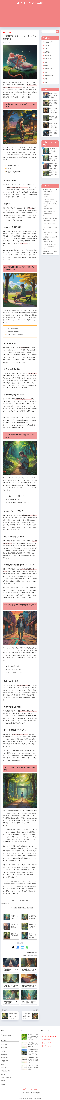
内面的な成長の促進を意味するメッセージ (50, 233)
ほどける (30, 955)
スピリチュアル (48, 42)
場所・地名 (47, 55)
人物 (45, 48)
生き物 (46, 65)
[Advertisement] (30, 17)
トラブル (46, 45)
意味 (28, 907)
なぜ (32, 907)
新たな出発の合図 (48, 208)
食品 (45, 82)
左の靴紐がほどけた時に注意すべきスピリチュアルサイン (50, 219)
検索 (57, 31)
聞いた (19, 907)
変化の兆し (46, 196)
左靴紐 (35, 955)
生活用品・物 (48, 69)
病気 (45, 72)
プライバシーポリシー (50, 1036)
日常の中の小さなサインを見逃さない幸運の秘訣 (50, 252)
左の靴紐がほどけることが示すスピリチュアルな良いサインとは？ (50, 204)
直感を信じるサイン (49, 194)
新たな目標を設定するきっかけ (50, 247)
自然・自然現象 (48, 75)
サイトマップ (47, 1043)
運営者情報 (47, 1039)
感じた (24, 907)
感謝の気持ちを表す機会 (50, 244)
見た (16, 907)
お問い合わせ (47, 1046)
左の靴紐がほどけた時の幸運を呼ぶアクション (50, 238)
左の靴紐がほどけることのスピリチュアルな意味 (50, 190)
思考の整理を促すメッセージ (50, 214)
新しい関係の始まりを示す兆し (50, 228)
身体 (36, 952)
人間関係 (46, 52)
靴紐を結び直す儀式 (49, 241)
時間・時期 (47, 58)
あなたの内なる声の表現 (50, 199)
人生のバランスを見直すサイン (50, 224)
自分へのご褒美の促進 (49, 211)
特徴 (45, 62)
